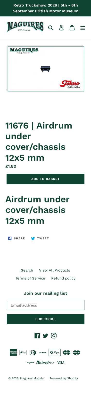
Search (27, 270)
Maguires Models (32, 378)
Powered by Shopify (64, 378)
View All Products (54, 270)
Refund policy (63, 278)
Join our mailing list (45, 293)
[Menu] (82, 27)
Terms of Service (30, 278)
